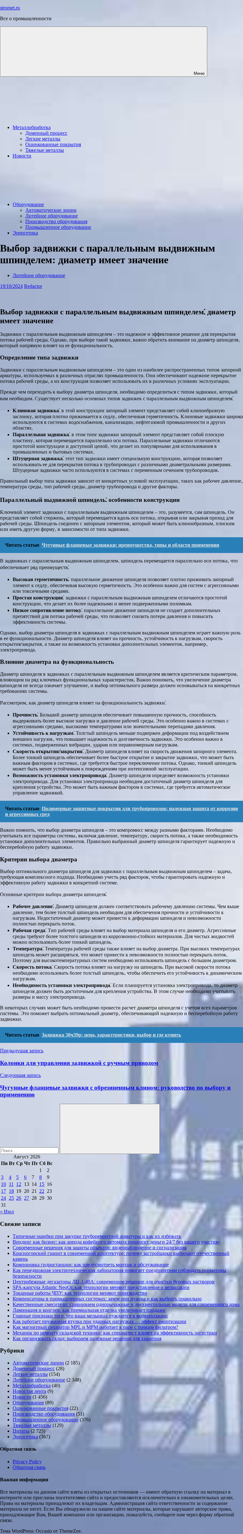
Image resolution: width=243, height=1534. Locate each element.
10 (3, 1184)
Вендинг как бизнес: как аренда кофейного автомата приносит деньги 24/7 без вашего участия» (116, 1242)
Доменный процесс (46, 133)
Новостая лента (29, 1391)
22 (41, 1191)
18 (11, 1191)
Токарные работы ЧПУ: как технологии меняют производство (80, 1293)
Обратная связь (29, 1467)
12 (18, 1184)
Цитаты (21, 1431)
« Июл (7, 1211)
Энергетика (25, 232)
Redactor (33, 286)
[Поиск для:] (30, 1150)
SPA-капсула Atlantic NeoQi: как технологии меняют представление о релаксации (101, 1287)
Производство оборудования (56, 221)
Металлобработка (32, 127)
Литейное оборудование (51, 215)
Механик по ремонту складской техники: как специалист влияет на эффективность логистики (115, 1332)
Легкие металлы (42, 138)
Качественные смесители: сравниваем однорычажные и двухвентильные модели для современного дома (126, 1304)
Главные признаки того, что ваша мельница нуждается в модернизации (90, 1315)
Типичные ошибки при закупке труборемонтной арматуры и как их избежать (97, 1236)
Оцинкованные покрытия (53, 144)
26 (18, 1198)
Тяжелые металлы (44, 150)
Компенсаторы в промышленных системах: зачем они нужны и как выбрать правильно (107, 1298)
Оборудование (28, 204)
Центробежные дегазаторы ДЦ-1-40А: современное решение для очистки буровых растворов (114, 1281)
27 (26, 1198)
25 (11, 1198)
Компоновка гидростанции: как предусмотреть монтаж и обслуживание (91, 1264)
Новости (22, 155)
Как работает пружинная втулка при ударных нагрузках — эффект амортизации (99, 1321)
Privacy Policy (27, 1461)
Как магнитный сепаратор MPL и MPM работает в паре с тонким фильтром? (95, 1327)
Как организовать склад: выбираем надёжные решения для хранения (87, 1338)
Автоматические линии (51, 210)
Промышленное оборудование (58, 227)
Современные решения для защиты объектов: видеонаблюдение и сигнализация (99, 1247)
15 (41, 1184)
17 (3, 1191)
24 (3, 1198)
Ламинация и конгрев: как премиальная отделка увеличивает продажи (89, 1310)
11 (11, 1184)
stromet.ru (10, 7)
